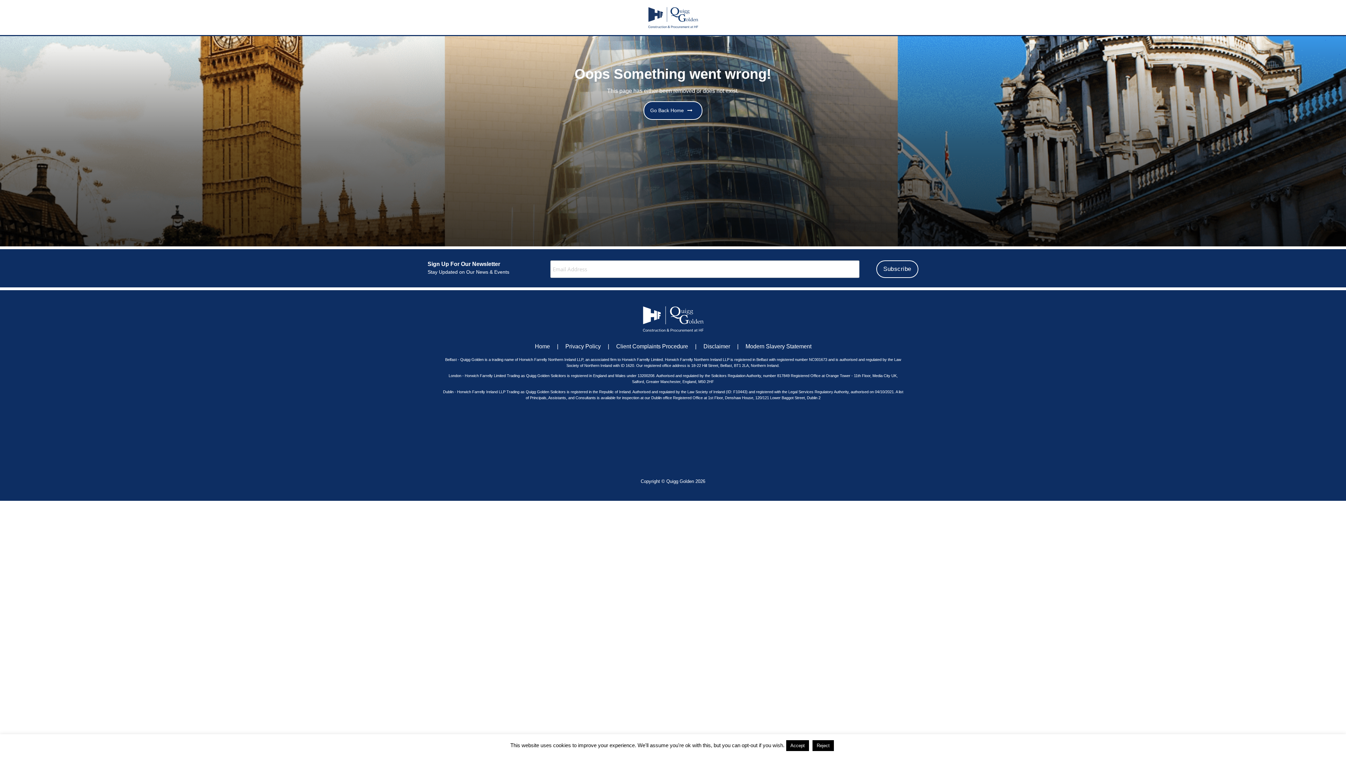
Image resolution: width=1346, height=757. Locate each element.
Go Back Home (667, 110)
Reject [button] (823, 745)
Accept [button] (797, 745)
